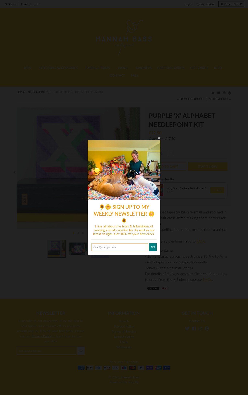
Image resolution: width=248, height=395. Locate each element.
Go (153, 247)
